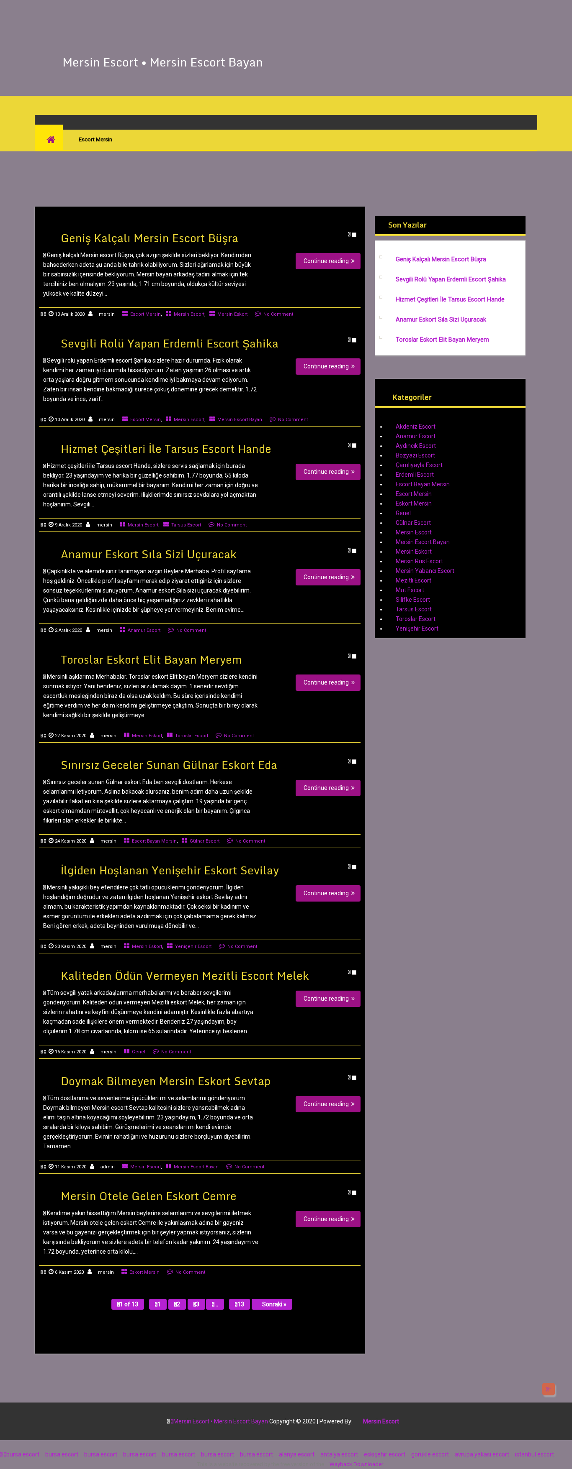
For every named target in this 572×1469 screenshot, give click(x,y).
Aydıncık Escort (416, 445)
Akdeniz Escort (415, 426)
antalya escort (339, 1454)
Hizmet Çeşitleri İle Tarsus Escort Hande (166, 448)
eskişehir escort (384, 1454)
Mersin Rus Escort (419, 561)
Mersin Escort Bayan (239, 419)
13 (240, 1304)
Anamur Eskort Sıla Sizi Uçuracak (149, 554)
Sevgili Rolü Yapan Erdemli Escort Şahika (169, 343)
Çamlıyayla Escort (419, 465)
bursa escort (22, 1454)
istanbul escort (534, 1454)
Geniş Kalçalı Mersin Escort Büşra (149, 238)
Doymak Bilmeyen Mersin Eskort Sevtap (166, 1081)
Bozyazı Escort (415, 455)
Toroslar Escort (191, 735)
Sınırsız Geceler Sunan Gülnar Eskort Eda (169, 765)
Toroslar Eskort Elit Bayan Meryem (151, 659)
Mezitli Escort (413, 580)
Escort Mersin (145, 314)
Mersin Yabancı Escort (425, 570)
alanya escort (296, 1454)
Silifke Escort (413, 599)
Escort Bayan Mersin (154, 841)
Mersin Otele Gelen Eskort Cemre (149, 1196)
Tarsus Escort (186, 525)
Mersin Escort (189, 314)
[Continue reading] (265, 251)
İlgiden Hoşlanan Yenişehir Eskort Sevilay (170, 870)
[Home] (49, 140)
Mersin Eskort (232, 314)
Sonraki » (274, 1304)
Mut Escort (410, 590)
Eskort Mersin (144, 1272)
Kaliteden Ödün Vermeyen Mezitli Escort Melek (185, 975)
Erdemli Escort (415, 474)
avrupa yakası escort (482, 1454)
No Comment (278, 314)
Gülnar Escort (204, 841)
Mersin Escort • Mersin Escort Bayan (162, 62)
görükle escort (430, 1454)
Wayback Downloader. (357, 1464)
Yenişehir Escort (193, 946)
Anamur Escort (144, 630)
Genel (138, 1052)
